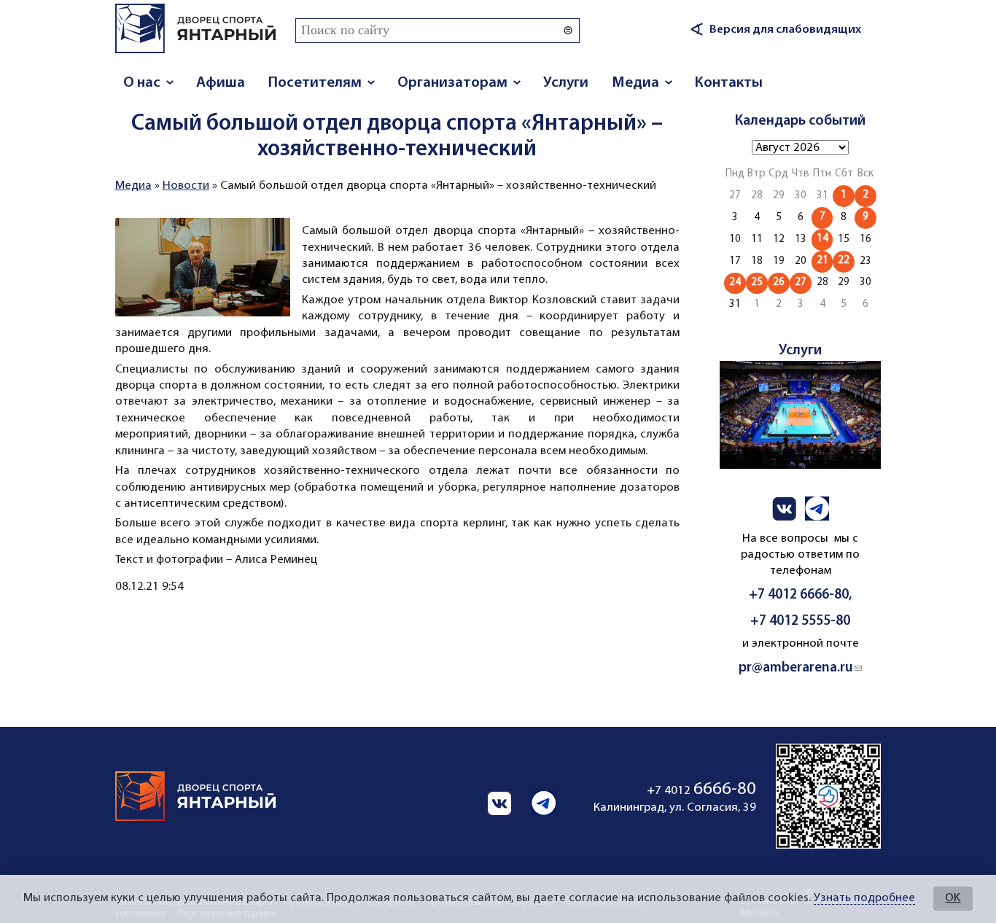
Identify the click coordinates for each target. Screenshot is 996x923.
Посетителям (315, 82)
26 (779, 282)
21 (822, 260)
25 (757, 282)
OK (952, 898)
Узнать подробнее (864, 898)
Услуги (565, 82)
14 (822, 238)
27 (800, 282)
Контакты (729, 82)
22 (843, 260)
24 (735, 282)
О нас (141, 82)
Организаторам (452, 82)
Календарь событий (800, 121)
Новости (186, 186)
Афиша (220, 82)
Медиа (635, 82)
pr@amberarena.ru (800, 668)
